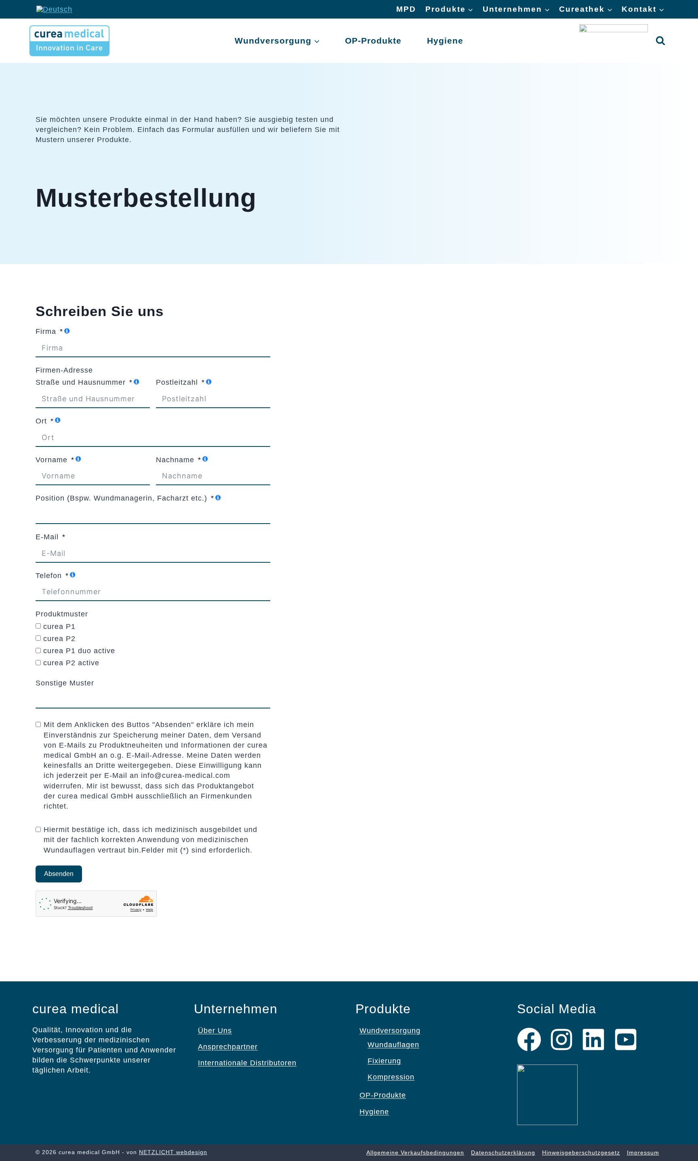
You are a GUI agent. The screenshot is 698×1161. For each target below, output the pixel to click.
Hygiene (445, 40)
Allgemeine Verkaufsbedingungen (415, 1152)
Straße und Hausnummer (81, 382)
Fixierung (384, 1061)
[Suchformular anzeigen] (660, 40)
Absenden (59, 873)
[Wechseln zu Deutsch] (54, 9)
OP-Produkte (373, 40)
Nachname (175, 460)
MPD (406, 9)
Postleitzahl (177, 382)
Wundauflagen (393, 1045)
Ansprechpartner (228, 1047)
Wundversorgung (390, 1031)
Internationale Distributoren (247, 1063)
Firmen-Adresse (64, 370)
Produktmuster (62, 614)
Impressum (643, 1152)
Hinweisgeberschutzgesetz (581, 1152)
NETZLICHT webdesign (173, 1152)
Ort (41, 421)
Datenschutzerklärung (503, 1152)
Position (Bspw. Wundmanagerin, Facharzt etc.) (121, 498)
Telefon (49, 576)
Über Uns (215, 1031)
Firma (46, 331)
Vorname (51, 460)
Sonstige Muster (65, 683)
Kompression (391, 1077)
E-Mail (47, 537)
